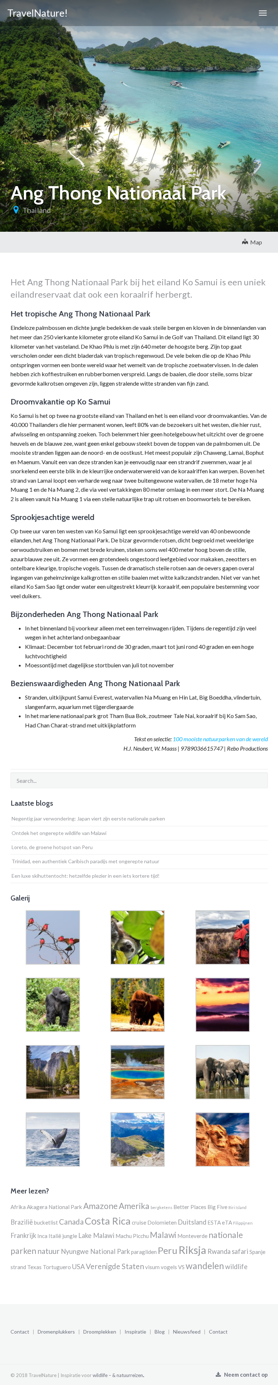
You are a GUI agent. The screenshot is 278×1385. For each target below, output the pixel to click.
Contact (19, 1332)
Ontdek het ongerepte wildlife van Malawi (59, 833)
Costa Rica (108, 1221)
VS (181, 1267)
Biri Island (237, 1207)
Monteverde (192, 1236)
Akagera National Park (54, 1207)
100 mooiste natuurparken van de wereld (220, 738)
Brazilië (21, 1222)
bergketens (161, 1207)
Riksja (192, 1249)
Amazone (100, 1206)
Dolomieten (162, 1222)
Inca (42, 1236)
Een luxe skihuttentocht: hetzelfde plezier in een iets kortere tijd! (86, 876)
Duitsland (192, 1222)
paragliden (144, 1251)
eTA (227, 1222)
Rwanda (219, 1251)
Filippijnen (243, 1223)
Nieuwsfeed (187, 1332)
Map (255, 242)
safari (240, 1251)
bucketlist (46, 1222)
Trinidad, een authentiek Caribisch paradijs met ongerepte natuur (85, 861)
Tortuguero (57, 1267)
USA (78, 1267)
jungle (69, 1236)
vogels (169, 1267)
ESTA (214, 1222)
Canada (71, 1221)
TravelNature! (37, 13)
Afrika (18, 1207)
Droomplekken (99, 1332)
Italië (55, 1236)
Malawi (163, 1235)
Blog (160, 1332)
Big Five (217, 1207)
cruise (139, 1222)
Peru (167, 1250)
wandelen (205, 1265)
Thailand (36, 210)
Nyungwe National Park (95, 1251)
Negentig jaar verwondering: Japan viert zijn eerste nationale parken (88, 818)
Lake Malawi (96, 1235)
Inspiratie (135, 1332)
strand (18, 1267)
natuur (48, 1251)
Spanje (257, 1251)
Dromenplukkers (56, 1332)
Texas (34, 1267)
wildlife (236, 1267)
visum (152, 1267)
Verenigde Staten (115, 1266)
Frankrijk (23, 1235)
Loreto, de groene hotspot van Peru (52, 847)
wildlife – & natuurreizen (118, 1375)
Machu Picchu (132, 1236)
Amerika (134, 1206)
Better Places (189, 1207)
